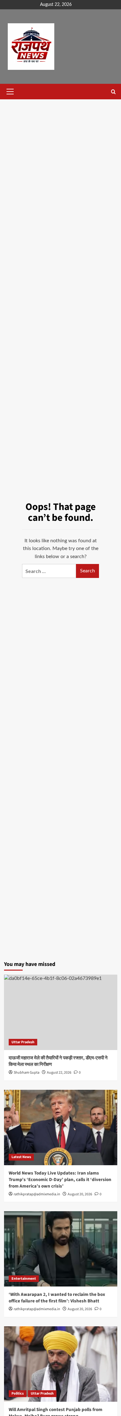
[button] (9, 91)
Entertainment (23, 1278)
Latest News (21, 1157)
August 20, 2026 (80, 1194)
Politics (17, 1393)
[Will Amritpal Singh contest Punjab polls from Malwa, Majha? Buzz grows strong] (60, 1364)
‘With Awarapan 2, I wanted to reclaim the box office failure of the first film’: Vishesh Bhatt (57, 1297)
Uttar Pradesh (22, 1042)
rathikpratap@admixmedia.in (37, 1194)
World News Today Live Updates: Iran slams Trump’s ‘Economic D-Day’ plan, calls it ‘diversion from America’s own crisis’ (60, 1179)
